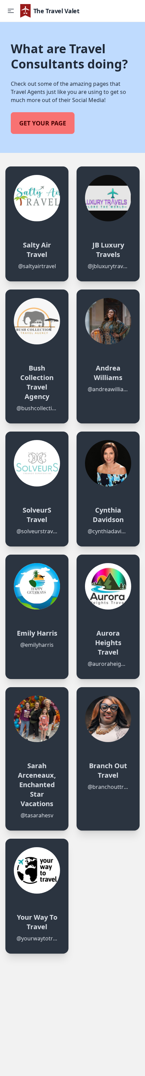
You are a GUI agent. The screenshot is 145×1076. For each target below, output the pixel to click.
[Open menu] (11, 11)
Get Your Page (42, 123)
